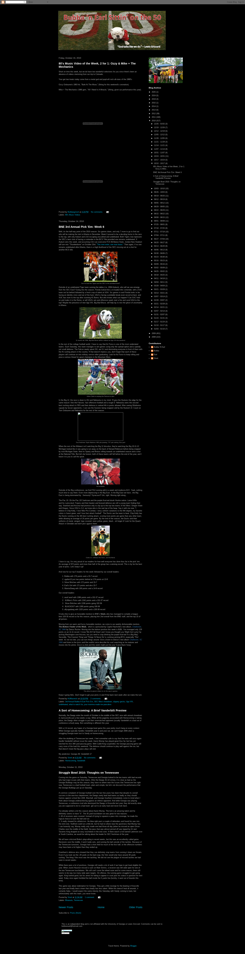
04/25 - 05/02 (159, 271)
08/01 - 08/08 (159, 221)
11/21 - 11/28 (159, 142)
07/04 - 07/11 (159, 235)
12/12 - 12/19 (159, 131)
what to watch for (76, 704)
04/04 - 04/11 (159, 282)
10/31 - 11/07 (159, 153)
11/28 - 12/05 (159, 138)
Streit (156, 358)
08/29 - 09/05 (159, 206)
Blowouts (69, 900)
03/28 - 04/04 (159, 286)
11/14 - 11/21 (159, 145)
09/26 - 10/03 (159, 192)
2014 (154, 106)
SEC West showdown (103, 702)
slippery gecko (119, 702)
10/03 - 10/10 (159, 188)
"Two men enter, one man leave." (110, 244)
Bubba (156, 351)
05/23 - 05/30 (159, 257)
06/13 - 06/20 (159, 246)
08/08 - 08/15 (159, 217)
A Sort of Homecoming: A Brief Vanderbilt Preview (92, 710)
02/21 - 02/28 (159, 304)
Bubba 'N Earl (159, 347)
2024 (154, 95)
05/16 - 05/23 (159, 260)
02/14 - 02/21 (159, 307)
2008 (154, 337)
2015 (154, 103)
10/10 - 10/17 (159, 163)
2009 (154, 333)
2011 (154, 117)
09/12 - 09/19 (159, 199)
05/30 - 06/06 (159, 253)
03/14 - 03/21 (159, 293)
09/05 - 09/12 (159, 203)
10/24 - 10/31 (159, 156)
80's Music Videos (72, 215)
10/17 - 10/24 (159, 160)
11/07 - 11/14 (159, 149)
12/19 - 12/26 (159, 127)
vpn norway (67, 933)
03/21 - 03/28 (159, 289)
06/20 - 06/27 (159, 242)
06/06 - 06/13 (159, 250)
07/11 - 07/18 (159, 232)
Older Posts (135, 907)
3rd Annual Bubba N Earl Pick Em (79, 702)
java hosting (63, 933)
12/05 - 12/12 (159, 134)
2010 (154, 121)
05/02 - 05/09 (159, 268)
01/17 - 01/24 (159, 322)
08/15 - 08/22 (159, 214)
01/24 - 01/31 (159, 318)
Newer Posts (66, 907)
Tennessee (78, 900)
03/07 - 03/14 (159, 296)
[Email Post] (107, 212)
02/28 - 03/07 (159, 300)
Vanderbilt (81, 761)
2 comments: (96, 699)
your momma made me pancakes (97, 704)
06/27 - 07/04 (159, 239)
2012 (154, 113)
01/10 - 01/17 (159, 325)
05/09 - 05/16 (159, 264)
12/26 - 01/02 (159, 124)
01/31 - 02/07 (159, 314)
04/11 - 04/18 (159, 278)
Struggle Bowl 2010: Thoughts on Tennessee (89, 772)
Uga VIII (129, 702)
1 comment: (90, 897)
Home (101, 907)
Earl (155, 354)
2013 (154, 110)
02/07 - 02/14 (159, 311)
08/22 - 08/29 (159, 210)
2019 (154, 99)
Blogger (133, 946)
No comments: (97, 212)
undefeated (63, 704)
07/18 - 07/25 (159, 228)
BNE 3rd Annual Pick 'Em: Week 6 (81, 226)
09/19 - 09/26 (159, 196)
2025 (154, 92)
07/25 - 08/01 (159, 224)
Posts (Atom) (75, 913)
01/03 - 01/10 (159, 329)
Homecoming (70, 761)
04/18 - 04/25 (159, 275)
